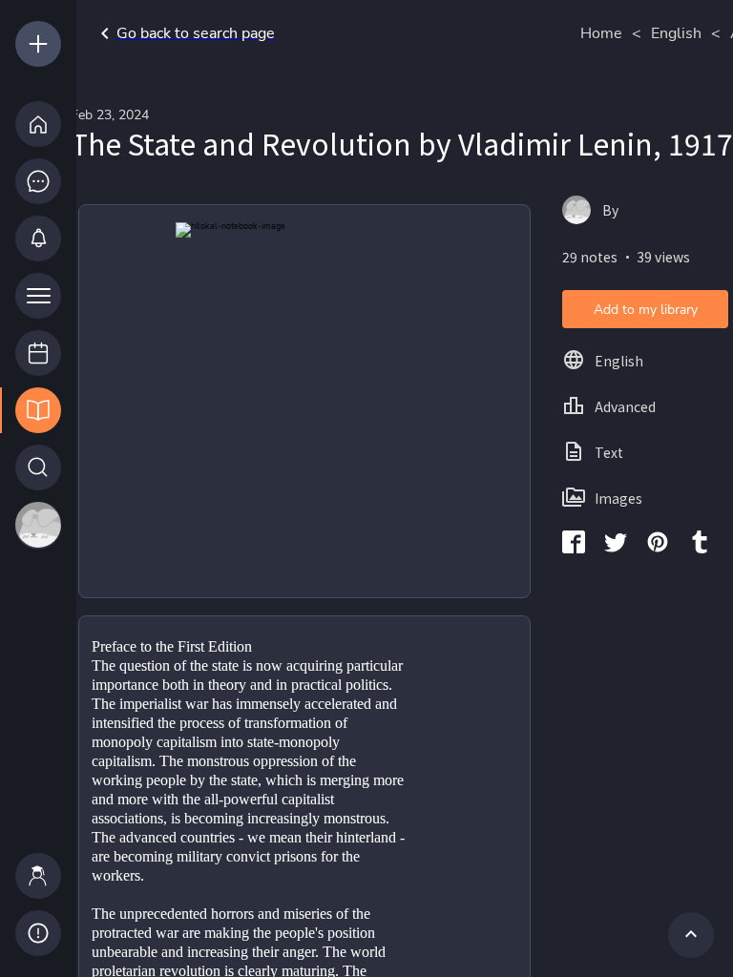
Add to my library (646, 310)
